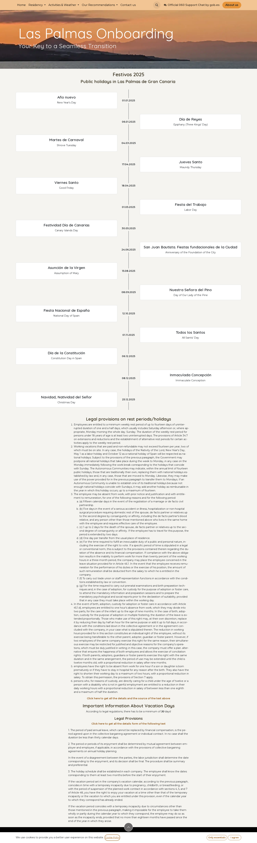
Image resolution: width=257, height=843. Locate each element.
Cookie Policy (112, 837)
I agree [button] (235, 837)
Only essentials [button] (217, 837)
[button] (156, 5)
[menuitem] (21, 5)
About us (231, 5)
